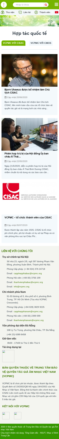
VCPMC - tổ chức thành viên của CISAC (28, 217)
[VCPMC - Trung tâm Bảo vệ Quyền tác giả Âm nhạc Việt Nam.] (4, 5)
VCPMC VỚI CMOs (41, 43)
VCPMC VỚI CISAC (13, 43)
